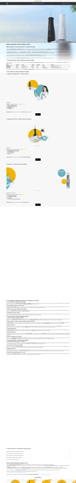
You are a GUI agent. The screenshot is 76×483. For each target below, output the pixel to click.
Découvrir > (38, 114)
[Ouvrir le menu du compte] (67, 3)
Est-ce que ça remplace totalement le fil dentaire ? (14, 453)
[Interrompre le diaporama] (36, 191)
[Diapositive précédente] (7, 1)
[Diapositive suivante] (69, 1)
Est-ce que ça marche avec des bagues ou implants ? (14, 455)
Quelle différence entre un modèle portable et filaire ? (15, 451)
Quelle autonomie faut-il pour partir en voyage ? (14, 457)
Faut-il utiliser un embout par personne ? (12, 459)
